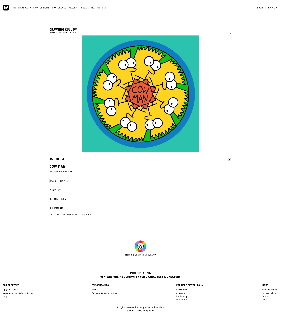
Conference (59, 7)
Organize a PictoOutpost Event (18, 293)
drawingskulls (61, 29)
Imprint (265, 296)
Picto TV (101, 7)
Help (5, 296)
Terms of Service (270, 289)
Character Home (39, 7)
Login (260, 7)
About (94, 289)
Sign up (272, 7)
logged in (71, 214)
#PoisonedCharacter (60, 171)
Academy (74, 7)
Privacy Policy (269, 293)
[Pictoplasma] (6, 8)
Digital (64, 180)
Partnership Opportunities (104, 293)
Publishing (87, 7)
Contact (265, 299)
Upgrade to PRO (10, 289)
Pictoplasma (20, 7)
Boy (54, 180)
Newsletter (181, 299)
